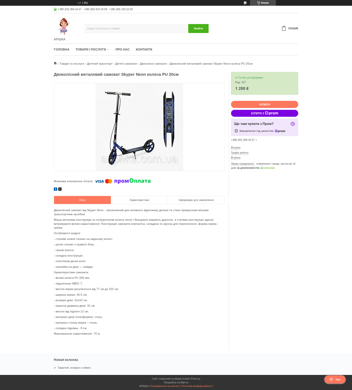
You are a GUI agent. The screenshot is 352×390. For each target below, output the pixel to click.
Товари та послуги (71, 63)
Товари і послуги (91, 49)
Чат (338, 379)
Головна (61, 49)
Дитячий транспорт (99, 63)
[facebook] (55, 189)
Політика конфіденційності (197, 386)
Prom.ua (195, 378)
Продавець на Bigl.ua (176, 382)
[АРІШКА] (69, 25)
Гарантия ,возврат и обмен (74, 367)
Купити (265, 104)
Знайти (198, 28)
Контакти (144, 49)
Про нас (123, 49)
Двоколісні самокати (153, 63)
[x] (60, 189)
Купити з (257, 113)
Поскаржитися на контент (165, 386)
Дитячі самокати (126, 63)
